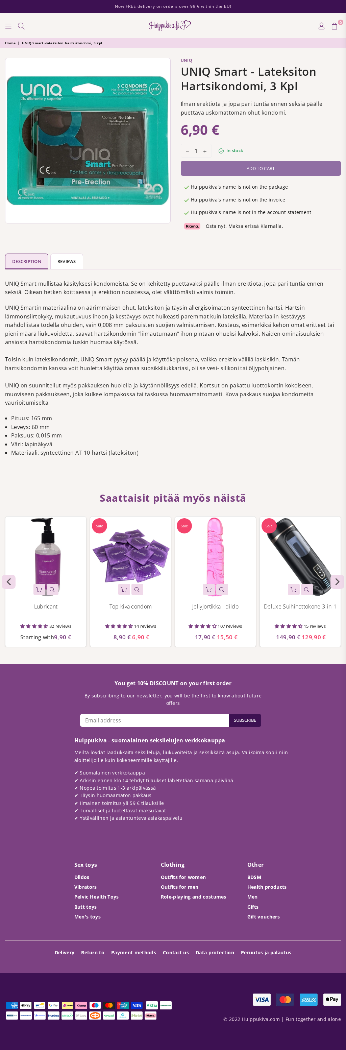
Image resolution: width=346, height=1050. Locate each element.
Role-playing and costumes (193, 896)
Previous (9, 582)
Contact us (176, 952)
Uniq (187, 60)
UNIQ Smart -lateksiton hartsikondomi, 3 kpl (62, 43)
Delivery (65, 952)
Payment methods (133, 952)
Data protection (215, 952)
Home (10, 43)
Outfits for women (183, 877)
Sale (99, 525)
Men (252, 896)
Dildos (82, 877)
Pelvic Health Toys (96, 896)
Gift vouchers (263, 916)
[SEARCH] (21, 26)
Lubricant (46, 606)
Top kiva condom (130, 606)
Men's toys (87, 916)
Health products (267, 887)
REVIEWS (66, 261)
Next (337, 582)
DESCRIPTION (26, 261)
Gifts (253, 907)
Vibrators (85, 887)
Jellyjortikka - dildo (215, 606)
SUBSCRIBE (245, 720)
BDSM (254, 877)
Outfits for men (180, 887)
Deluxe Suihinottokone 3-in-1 (300, 606)
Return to (92, 952)
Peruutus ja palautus (266, 952)
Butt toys (85, 907)
